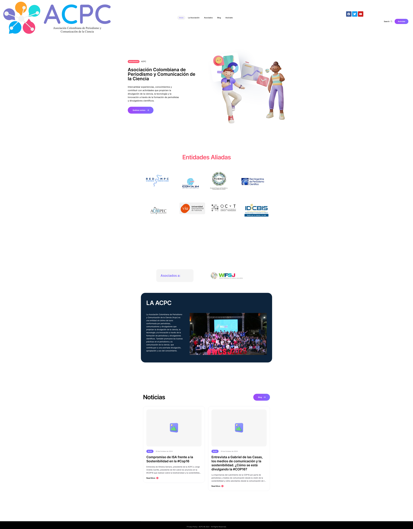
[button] (401, 21)
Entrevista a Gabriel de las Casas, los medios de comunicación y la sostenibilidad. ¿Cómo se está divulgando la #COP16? (237, 463)
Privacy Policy (192, 527)
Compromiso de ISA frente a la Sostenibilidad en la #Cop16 (169, 459)
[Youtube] (360, 14)
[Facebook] (348, 14)
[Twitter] (354, 14)
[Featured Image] (174, 427)
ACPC (201, 527)
